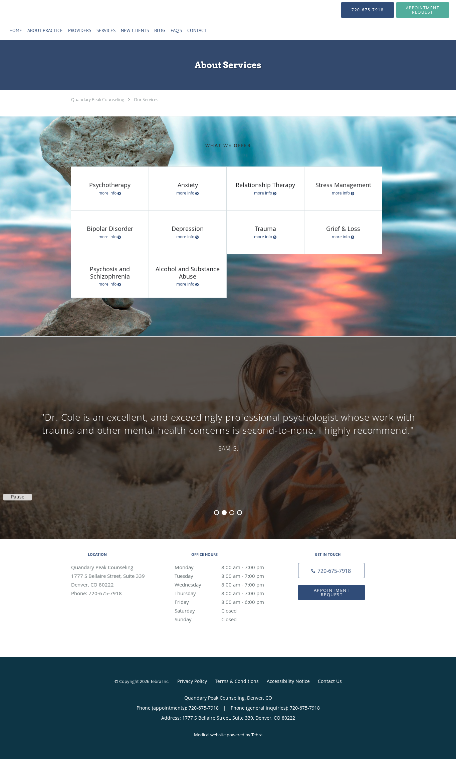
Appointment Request (332, 592)
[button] (422, 10)
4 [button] (239, 512)
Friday (219, 602)
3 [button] (232, 512)
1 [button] (216, 512)
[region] (228, 431)
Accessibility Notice (288, 681)
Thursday (219, 593)
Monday (219, 567)
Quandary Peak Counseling (97, 99)
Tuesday (219, 576)
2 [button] (224, 512)
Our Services (146, 99)
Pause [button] (17, 497)
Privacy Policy (192, 681)
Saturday (206, 610)
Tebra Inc (159, 681)
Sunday (206, 619)
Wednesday (219, 584)
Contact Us (330, 681)
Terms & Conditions (237, 681)
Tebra (256, 735)
